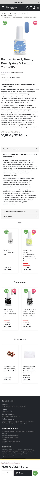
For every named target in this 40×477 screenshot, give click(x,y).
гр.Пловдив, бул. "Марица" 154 (14, 406)
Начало (3, 13)
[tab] (20, 149)
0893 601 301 (7, 411)
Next (34, 305)
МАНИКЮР (13, 13)
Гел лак (23, 13)
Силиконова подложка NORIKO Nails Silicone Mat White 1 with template (29, 371)
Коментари (7, 217)
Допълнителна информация (14, 211)
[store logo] (11, 7)
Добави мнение (17, 72)
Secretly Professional (7, 15)
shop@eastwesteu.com (11, 416)
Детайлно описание (11, 149)
